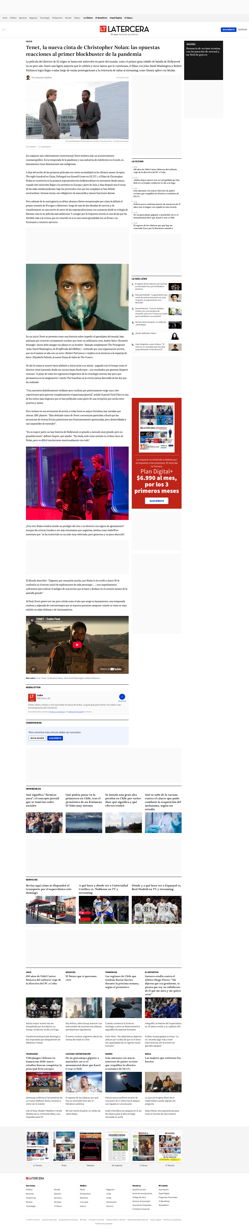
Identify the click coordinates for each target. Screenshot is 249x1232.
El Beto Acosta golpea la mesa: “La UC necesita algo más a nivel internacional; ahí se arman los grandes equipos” (162, 1041)
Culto (29, 41)
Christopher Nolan (55, 678)
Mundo (68, 17)
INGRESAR (242, 29)
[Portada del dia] (157, 451)
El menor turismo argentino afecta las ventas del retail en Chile (84, 1038)
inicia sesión (37, 738)
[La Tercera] (37, 1161)
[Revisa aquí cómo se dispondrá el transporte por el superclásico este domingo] (51, 910)
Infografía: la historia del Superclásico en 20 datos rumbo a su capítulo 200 (163, 1025)
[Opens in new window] (90, 1161)
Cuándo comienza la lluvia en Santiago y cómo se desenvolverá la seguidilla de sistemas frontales (122, 1026)
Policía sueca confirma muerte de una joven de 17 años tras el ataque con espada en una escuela (156, 205)
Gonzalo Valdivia (43, 77)
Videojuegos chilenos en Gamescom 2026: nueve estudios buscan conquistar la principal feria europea (44, 1063)
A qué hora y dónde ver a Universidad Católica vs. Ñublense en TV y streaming (103, 889)
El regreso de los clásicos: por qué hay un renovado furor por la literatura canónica (153, 227)
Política (13, 17)
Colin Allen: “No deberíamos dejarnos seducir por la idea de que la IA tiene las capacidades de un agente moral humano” (123, 1041)
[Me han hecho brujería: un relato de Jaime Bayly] (175, 325)
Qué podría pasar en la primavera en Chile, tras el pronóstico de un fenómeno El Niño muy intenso (84, 800)
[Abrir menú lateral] (4, 30)
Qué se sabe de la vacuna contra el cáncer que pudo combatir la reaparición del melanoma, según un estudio (163, 802)
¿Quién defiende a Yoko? (145, 333)
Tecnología (45, 17)
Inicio (5, 17)
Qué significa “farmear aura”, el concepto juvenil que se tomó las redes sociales (42, 800)
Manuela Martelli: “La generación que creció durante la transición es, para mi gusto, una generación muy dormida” (151, 299)
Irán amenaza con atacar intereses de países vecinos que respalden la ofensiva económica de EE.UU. (156, 194)
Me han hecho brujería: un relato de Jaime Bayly (150, 323)
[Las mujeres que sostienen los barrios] (163, 1082)
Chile (28, 972)
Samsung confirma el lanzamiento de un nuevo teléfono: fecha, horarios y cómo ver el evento (44, 1100)
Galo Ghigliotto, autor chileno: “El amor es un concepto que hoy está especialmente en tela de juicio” (150, 347)
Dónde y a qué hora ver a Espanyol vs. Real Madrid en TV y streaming (156, 887)
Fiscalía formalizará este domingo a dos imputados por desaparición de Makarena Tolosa (43, 1039)
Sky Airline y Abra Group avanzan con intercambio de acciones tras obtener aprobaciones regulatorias (84, 1026)
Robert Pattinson (92, 678)
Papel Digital (116, 17)
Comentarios (46, 146)
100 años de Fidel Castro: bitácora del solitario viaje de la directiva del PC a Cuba (155, 171)
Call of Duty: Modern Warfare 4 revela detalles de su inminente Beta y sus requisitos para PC (44, 1113)
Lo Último (88, 17)
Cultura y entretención (78, 1054)
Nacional (23, 17)
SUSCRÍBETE (157, 501)
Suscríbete (56, 738)
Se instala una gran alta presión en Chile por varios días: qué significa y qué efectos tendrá (123, 800)
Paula (148, 1054)
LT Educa (129, 17)
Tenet (43, 678)
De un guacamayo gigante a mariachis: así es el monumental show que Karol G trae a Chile (155, 216)
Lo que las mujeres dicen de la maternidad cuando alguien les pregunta (160, 1100)
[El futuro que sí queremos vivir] (84, 1007)
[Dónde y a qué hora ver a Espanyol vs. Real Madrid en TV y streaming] (157, 910)
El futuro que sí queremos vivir (81, 978)
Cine (38, 678)
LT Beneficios (101, 17)
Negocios (33, 17)
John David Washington (74, 678)
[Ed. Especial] (117, 1161)
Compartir (32, 146)
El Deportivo (57, 17)
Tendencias (111, 972)
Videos (77, 17)
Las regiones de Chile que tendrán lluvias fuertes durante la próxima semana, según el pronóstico (122, 982)
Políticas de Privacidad (75, 712)
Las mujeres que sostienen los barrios (163, 1060)
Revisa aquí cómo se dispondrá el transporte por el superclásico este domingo (49, 889)
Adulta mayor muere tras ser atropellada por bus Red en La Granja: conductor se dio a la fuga (156, 181)
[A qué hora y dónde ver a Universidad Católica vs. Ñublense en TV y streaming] (104, 910)
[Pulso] (64, 1161)
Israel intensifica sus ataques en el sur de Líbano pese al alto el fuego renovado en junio (123, 1113)
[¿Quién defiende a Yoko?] (175, 336)
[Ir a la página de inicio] (124, 30)
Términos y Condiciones (57, 712)
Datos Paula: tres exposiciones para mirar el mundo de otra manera (162, 1112)
